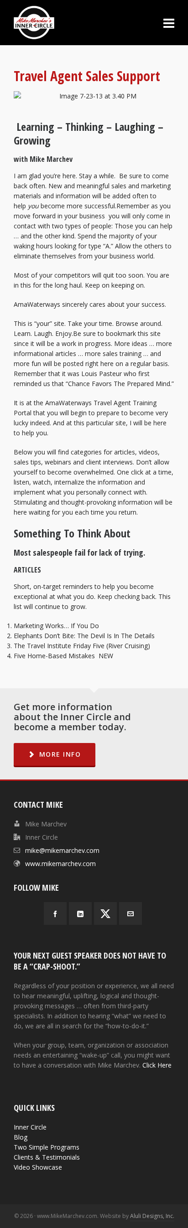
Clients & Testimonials (47, 1157)
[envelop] (130, 913)
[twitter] (105, 913)
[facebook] (55, 913)
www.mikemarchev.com (60, 863)
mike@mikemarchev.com (62, 850)
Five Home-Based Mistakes (54, 655)
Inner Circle (30, 1127)
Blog (20, 1137)
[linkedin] (80, 913)
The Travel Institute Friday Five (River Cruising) (82, 645)
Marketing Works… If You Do (56, 625)
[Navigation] (168, 23)
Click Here (157, 1065)
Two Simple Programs (46, 1147)
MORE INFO (60, 754)
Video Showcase (38, 1167)
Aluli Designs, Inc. (152, 1216)
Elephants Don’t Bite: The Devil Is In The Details (84, 635)
